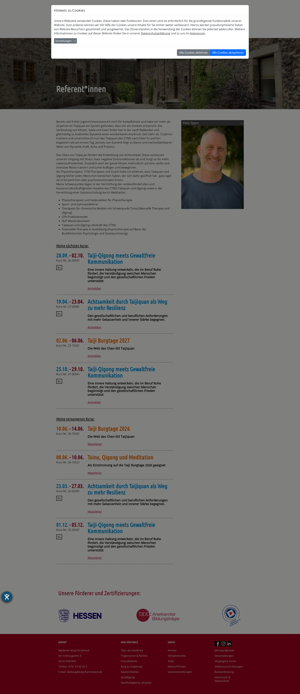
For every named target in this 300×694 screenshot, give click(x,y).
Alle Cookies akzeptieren (228, 52)
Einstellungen (64, 41)
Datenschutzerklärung (155, 33)
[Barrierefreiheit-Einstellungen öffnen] (7, 597)
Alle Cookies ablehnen (193, 52)
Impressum (197, 33)
